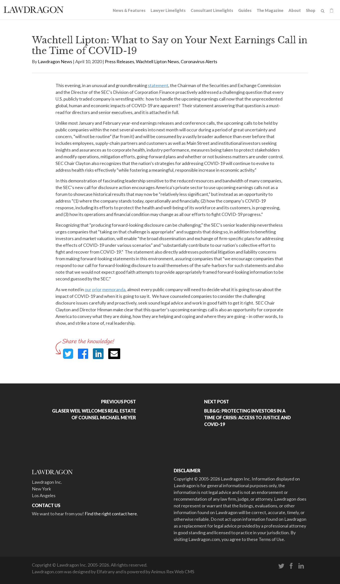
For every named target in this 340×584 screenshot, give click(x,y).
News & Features (129, 10)
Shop (310, 10)
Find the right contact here (111, 513)
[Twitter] (281, 566)
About (294, 10)
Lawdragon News (55, 61)
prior (97, 289)
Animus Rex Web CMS (172, 571)
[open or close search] (322, 11)
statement (158, 85)
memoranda (113, 289)
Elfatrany (106, 571)
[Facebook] (291, 566)
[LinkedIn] (301, 566)
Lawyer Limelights (168, 10)
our (88, 289)
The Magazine (270, 10)
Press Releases (119, 61)
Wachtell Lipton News (157, 61)
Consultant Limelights (212, 10)
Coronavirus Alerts (199, 61)
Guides (245, 10)
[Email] (114, 353)
